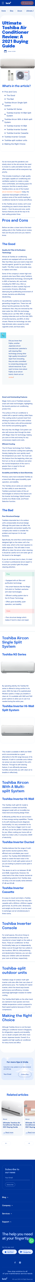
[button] (6, 1143)
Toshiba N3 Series (14, 109)
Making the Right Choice (14, 144)
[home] (7, 3)
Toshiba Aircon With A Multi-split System (18, 120)
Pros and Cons (10, 92)
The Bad (10, 99)
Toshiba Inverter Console (15, 137)
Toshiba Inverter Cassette (17, 133)
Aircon (19, 11)
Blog (11, 11)
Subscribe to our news (12, 1171)
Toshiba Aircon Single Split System (15, 104)
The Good (11, 95)
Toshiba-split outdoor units (15, 140)
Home (3, 11)
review (11, 377)
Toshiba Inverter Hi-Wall (17, 126)
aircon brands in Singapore (11, 192)
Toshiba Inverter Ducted (17, 129)
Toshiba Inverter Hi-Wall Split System (19, 114)
